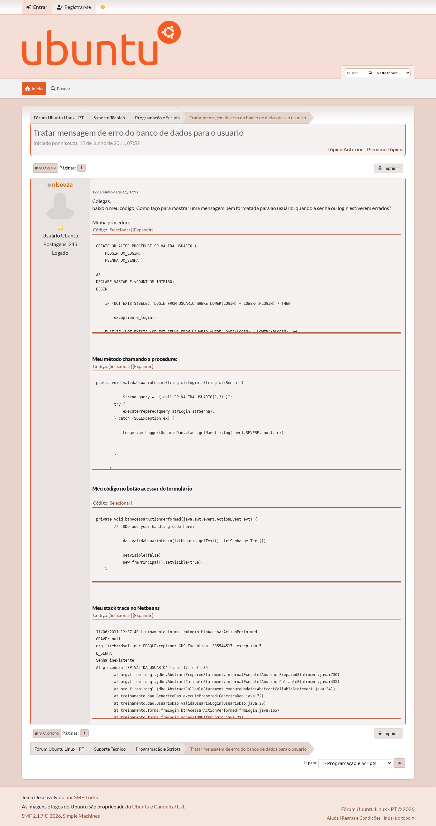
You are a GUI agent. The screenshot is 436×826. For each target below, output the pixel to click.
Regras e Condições (361, 818)
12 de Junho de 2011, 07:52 (115, 192)
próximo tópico (384, 149)
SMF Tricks (86, 797)
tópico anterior (345, 149)
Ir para (310, 762)
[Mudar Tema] (103, 7)
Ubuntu (140, 806)
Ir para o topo (47, 733)
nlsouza (62, 184)
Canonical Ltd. (169, 806)
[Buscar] (370, 72)
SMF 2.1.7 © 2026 (41, 816)
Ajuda (333, 818)
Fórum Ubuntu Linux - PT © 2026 (377, 809)
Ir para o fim (45, 168)
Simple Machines (81, 816)
